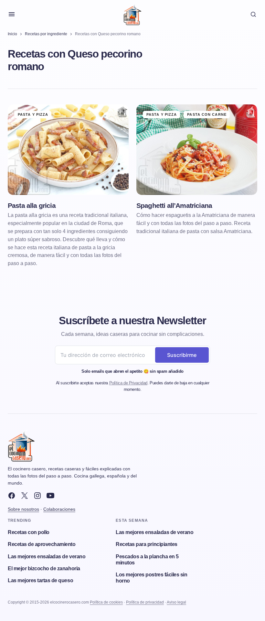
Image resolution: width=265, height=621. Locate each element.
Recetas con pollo (28, 532)
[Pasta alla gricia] (68, 149)
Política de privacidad (145, 602)
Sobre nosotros (23, 509)
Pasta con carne (207, 114)
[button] (12, 14)
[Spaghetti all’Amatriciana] (196, 149)
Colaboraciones (59, 509)
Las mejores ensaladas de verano (46, 556)
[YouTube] (50, 495)
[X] (24, 495)
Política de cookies (106, 602)
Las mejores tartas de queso (40, 580)
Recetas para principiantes (146, 544)
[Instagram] (37, 495)
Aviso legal (176, 602)
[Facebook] (11, 495)
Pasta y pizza (33, 114)
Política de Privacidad (128, 382)
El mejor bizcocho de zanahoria (44, 568)
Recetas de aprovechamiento (42, 544)
